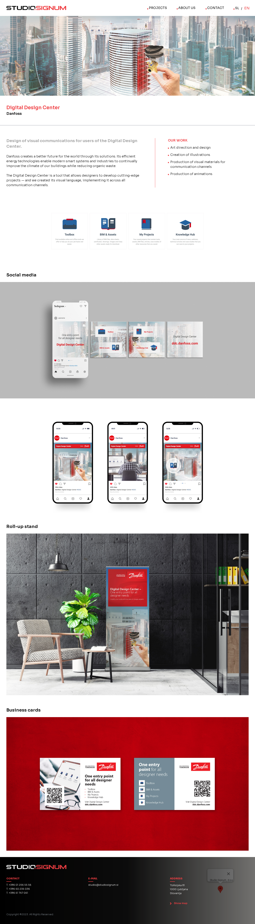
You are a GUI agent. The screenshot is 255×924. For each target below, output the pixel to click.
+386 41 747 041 (18, 892)
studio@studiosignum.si (103, 884)
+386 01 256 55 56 (20, 884)
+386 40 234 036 (19, 888)
